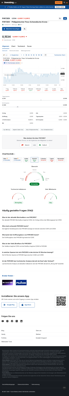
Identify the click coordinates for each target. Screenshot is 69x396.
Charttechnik (8, 154)
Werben (38, 334)
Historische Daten (14, 50)
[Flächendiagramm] (6, 55)
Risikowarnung (35, 384)
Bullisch (44, 145)
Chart (13, 46)
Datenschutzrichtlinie (23, 384)
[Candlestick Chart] (4, 55)
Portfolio (3, 338)
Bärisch (27, 145)
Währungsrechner (25, 50)
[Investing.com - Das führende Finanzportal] (10, 2)
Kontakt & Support (41, 338)
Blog (2, 330)
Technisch (21, 46)
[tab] (7, 160)
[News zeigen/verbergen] (46, 55)
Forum (29, 46)
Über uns (38, 330)
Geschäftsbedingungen (8, 384)
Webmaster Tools (6, 341)
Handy (3, 334)
